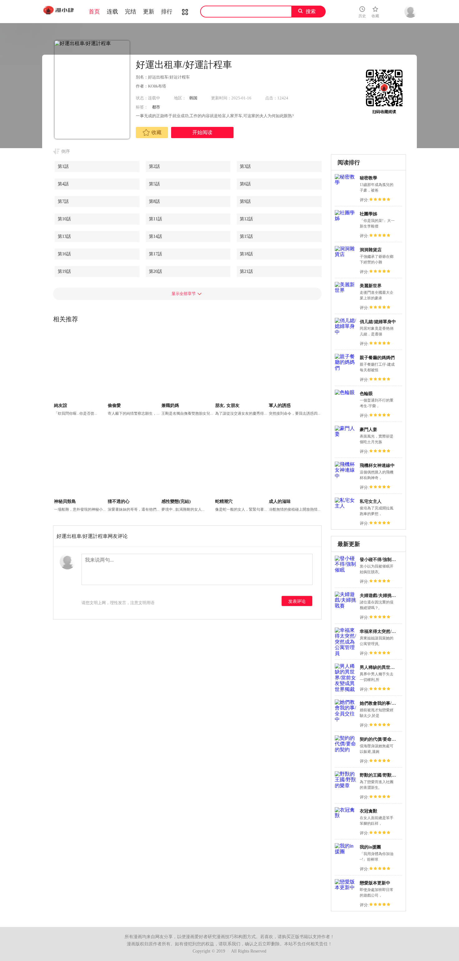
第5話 (154, 184)
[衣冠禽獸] (346, 815)
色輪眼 (366, 393)
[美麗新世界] (346, 290)
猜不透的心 (119, 501)
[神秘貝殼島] (80, 462)
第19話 (64, 271)
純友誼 (60, 405)
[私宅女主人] (346, 505)
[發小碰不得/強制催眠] (346, 570)
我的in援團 (370, 847)
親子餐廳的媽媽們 (377, 357)
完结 (130, 11)
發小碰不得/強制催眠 (380, 559)
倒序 (65, 151)
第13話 (64, 236)
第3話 (245, 166)
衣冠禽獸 (368, 811)
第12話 (246, 219)
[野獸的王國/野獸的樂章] (346, 785)
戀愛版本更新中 (375, 883)
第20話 (155, 271)
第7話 (63, 201)
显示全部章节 (183, 293)
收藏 (156, 132)
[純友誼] (80, 366)
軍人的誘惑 (280, 405)
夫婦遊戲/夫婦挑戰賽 (380, 595)
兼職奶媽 (170, 405)
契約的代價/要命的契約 (382, 739)
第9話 (245, 201)
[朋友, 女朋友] (241, 366)
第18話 (246, 254)
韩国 (193, 98)
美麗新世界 (371, 285)
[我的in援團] (346, 851)
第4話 (63, 184)
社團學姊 (368, 214)
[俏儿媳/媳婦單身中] (346, 332)
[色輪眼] (345, 392)
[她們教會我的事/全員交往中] (346, 719)
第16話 (64, 254)
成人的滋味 (280, 501)
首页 (94, 11)
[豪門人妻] (346, 434)
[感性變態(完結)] (187, 462)
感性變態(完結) (176, 501)
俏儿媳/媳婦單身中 (378, 321)
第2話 (154, 166)
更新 (148, 11)
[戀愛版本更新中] (346, 887)
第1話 (63, 166)
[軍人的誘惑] (295, 366)
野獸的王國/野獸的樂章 (382, 775)
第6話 (245, 184)
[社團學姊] (346, 218)
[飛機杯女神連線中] (346, 475)
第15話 (246, 236)
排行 (166, 11)
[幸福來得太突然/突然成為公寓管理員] (346, 653)
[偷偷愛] (134, 366)
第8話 (154, 201)
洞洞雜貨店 (371, 250)
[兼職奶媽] (187, 366)
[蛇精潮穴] (241, 462)
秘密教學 (368, 178)
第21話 (246, 271)
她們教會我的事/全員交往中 (386, 703)
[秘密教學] (346, 182)
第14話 (155, 236)
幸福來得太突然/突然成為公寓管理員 (395, 631)
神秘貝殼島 (65, 501)
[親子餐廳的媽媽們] (346, 368)
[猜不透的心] (134, 462)
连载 (112, 11)
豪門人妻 (368, 429)
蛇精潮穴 (224, 501)
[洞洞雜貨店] (346, 254)
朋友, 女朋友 (227, 405)
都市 (156, 107)
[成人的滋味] (295, 462)
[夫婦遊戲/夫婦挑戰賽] (346, 605)
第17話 (155, 254)
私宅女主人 (371, 501)
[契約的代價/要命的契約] (346, 749)
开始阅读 (202, 132)
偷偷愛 (114, 405)
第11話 (155, 219)
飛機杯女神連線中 (377, 465)
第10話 (64, 219)
